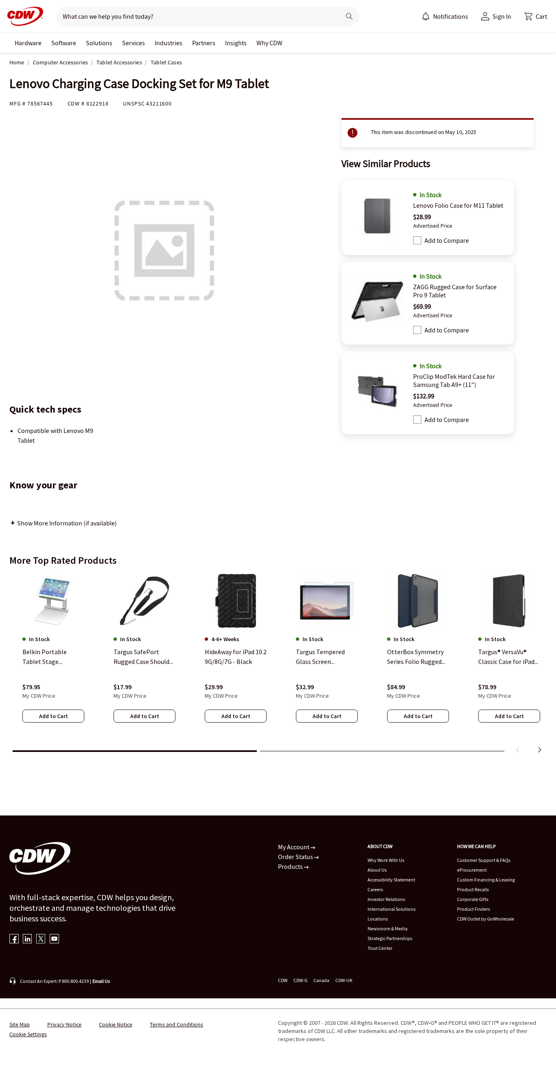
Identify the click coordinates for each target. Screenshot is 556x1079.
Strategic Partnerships (390, 938)
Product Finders (473, 909)
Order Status (296, 857)
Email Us (101, 981)
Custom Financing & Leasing (486, 880)
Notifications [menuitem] (450, 16)
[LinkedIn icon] (27, 939)
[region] (278, 665)
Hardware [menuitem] (28, 43)
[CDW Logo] (22, 16)
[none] (28, 43)
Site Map (19, 1024)
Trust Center (380, 948)
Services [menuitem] (133, 43)
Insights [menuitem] (236, 43)
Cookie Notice (115, 1024)
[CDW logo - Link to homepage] (22, 16)
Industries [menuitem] (168, 43)
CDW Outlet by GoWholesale (485, 919)
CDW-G (300, 980)
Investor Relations (386, 899)
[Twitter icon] (41, 939)
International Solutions (392, 909)
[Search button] (349, 16)
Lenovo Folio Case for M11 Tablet (458, 205)
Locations (378, 919)
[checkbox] (417, 240)
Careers (375, 889)
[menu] (445, 16)
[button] (535, 16)
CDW (282, 980)
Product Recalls (473, 889)
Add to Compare (447, 240)
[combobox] (195, 16)
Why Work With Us (386, 860)
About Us (377, 870)
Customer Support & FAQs (483, 860)
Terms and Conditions (176, 1024)
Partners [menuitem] (203, 43)
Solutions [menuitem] (99, 43)
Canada (321, 980)
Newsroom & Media (387, 928)
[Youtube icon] (54, 939)
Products (291, 866)
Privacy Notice (64, 1024)
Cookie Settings (28, 1034)
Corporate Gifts (472, 899)
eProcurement (472, 870)
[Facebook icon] (14, 939)
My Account (294, 847)
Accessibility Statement (391, 880)
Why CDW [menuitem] (269, 43)
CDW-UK (343, 980)
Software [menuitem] (63, 43)
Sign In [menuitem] (502, 16)
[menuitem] (426, 16)
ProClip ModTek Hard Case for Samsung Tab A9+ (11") (454, 380)
